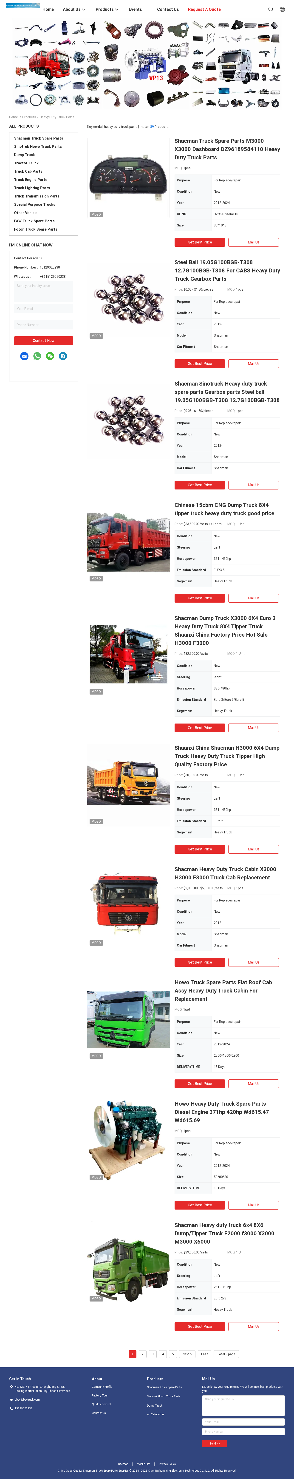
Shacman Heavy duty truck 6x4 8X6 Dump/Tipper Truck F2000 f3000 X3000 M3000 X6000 (224, 1233)
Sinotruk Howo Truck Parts (38, 146)
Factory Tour (100, 1395)
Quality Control (101, 1404)
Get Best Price (200, 242)
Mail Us (254, 242)
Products (29, 117)
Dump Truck (24, 155)
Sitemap (123, 1464)
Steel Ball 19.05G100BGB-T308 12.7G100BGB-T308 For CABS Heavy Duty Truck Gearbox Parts (227, 270)
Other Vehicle (25, 213)
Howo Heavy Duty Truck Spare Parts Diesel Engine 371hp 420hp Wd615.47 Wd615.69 (222, 1112)
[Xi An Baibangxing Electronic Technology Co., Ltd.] (23, 5)
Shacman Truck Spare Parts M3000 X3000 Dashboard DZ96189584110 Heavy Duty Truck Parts (227, 149)
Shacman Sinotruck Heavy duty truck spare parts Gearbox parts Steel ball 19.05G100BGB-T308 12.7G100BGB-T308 (227, 391)
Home (13, 117)
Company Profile (102, 1386)
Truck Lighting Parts (32, 188)
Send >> (215, 1443)
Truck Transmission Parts (36, 196)
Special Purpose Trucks (34, 204)
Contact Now (43, 340)
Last (204, 1354)
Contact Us (99, 1413)
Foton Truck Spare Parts (35, 229)
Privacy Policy (167, 1464)
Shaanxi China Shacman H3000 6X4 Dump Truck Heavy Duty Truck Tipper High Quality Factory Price (227, 756)
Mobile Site (143, 1464)
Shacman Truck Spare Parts (38, 138)
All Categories (155, 1414)
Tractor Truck (26, 163)
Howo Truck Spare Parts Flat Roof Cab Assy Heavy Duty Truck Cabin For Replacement (223, 990)
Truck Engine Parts (30, 179)
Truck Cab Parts (28, 171)
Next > (187, 1354)
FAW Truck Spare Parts (34, 221)
